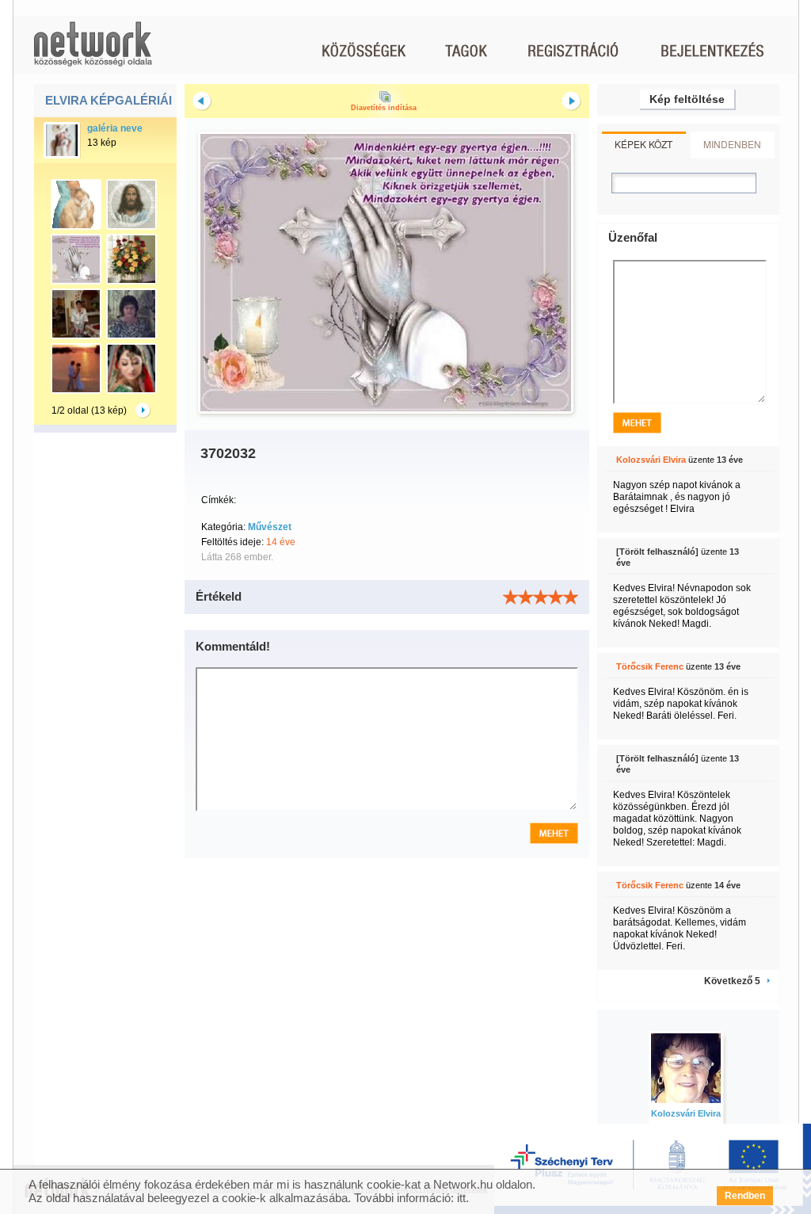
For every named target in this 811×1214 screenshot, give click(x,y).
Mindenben (732, 144)
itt (461, 1197)
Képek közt (643, 144)
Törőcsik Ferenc (649, 666)
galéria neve (115, 128)
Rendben (745, 1195)
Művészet (269, 527)
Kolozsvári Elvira (651, 459)
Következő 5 (732, 981)
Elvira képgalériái (108, 100)
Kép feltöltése (687, 99)
